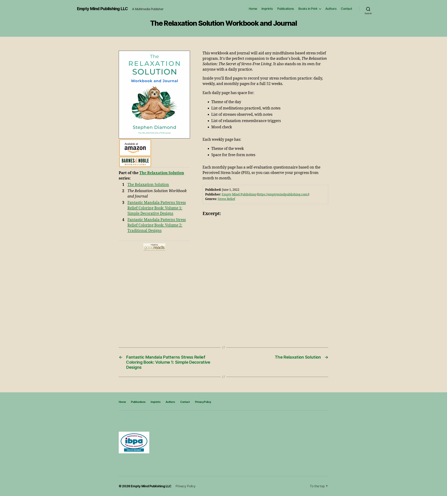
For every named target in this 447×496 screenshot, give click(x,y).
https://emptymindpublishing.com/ (283, 195)
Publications (285, 8)
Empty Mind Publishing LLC (102, 9)
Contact (346, 8)
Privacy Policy (203, 401)
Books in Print (307, 8)
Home (253, 8)
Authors (331, 8)
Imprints (267, 8)
